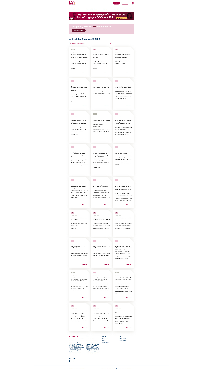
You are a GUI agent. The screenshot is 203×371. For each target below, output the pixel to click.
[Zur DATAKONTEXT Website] (74, 336)
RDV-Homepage (122, 338)
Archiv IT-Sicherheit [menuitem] (129, 9)
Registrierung (105, 338)
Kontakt (125, 2)
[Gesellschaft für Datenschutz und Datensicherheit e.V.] (87, 336)
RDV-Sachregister (123, 340)
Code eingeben (105, 342)
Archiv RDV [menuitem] (116, 9)
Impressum (103, 368)
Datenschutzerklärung (112, 368)
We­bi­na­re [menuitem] (105, 9)
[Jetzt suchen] (110, 43)
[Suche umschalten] (132, 3)
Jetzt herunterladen (78, 30)
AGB (119, 368)
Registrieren (108, 3)
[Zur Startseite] (72, 3)
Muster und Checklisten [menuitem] (91, 9)
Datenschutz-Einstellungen (128, 368)
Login (116, 2)
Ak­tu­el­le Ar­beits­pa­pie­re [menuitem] (74, 9)
